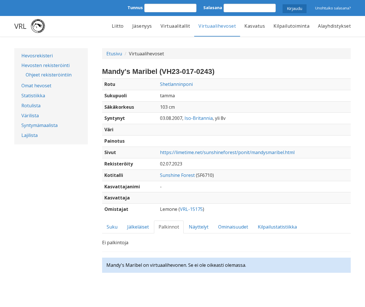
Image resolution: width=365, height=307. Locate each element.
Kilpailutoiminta (291, 26)
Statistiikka (33, 95)
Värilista (30, 115)
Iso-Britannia (198, 118)
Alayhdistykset (334, 26)
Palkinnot (169, 227)
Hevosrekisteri (37, 55)
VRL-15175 (191, 209)
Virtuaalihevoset (217, 26)
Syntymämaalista (39, 125)
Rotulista (30, 105)
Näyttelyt (198, 227)
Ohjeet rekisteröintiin (49, 75)
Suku (112, 227)
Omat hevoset (36, 85)
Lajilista (29, 135)
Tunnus (135, 7)
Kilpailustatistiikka (277, 227)
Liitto (118, 26)
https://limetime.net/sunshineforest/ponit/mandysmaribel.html (227, 152)
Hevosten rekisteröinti (45, 65)
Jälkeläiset (138, 227)
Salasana (212, 7)
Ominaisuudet (233, 227)
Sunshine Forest (177, 175)
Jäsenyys (142, 26)
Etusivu (114, 54)
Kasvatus (254, 26)
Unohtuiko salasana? (333, 8)
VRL (20, 26)
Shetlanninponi (176, 84)
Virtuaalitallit (175, 26)
